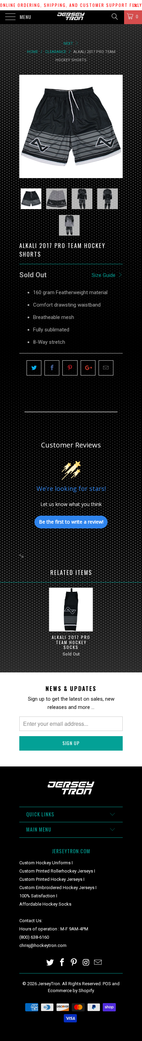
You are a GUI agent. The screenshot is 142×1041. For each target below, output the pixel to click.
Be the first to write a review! (71, 521)
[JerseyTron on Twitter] (50, 963)
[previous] (26, 126)
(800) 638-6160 (34, 937)
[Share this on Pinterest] (69, 367)
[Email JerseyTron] (98, 963)
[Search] (114, 16)
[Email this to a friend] (106, 367)
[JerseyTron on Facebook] (62, 963)
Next (68, 43)
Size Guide (104, 275)
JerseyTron (49, 983)
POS (107, 983)
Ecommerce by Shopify (71, 990)
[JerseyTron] (71, 17)
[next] (116, 126)
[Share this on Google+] (88, 367)
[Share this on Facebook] (51, 367)
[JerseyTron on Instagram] (86, 963)
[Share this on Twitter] (34, 367)
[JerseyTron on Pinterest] (74, 963)
